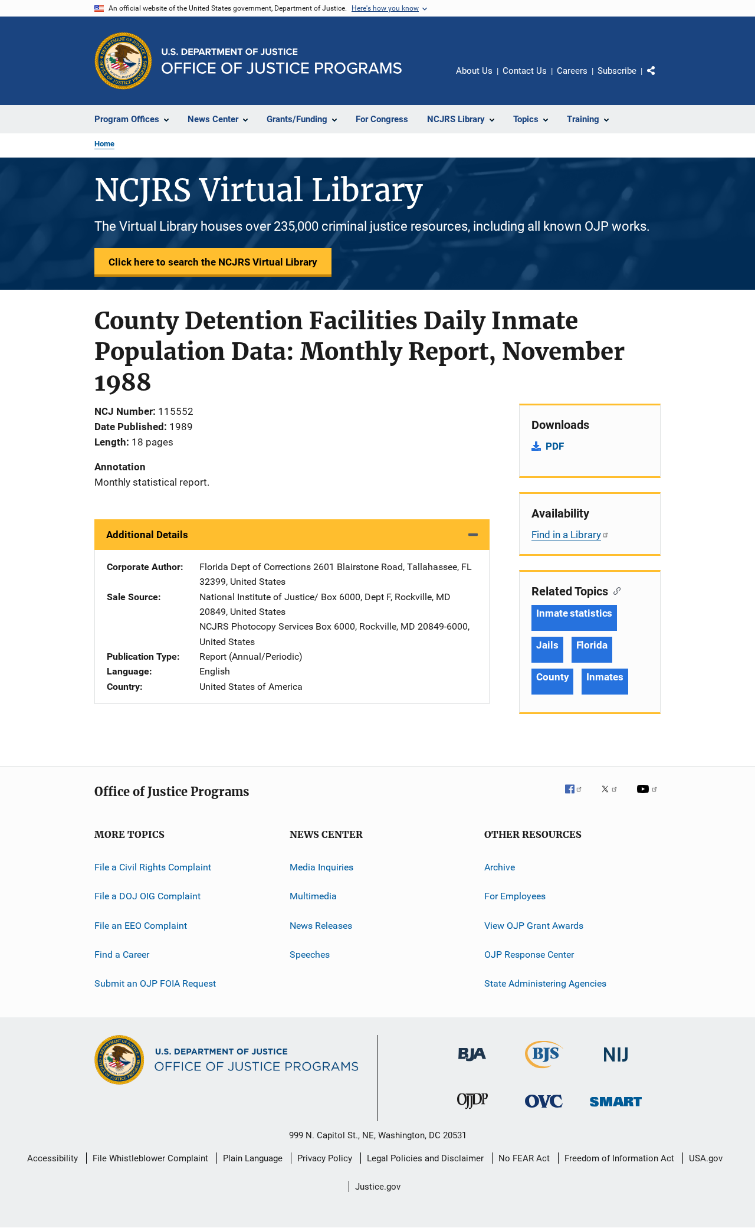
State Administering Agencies (545, 983)
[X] (613, 797)
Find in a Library (566, 535)
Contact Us (525, 71)
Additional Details (147, 535)
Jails (547, 645)
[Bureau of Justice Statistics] (544, 1070)
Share (660, 79)
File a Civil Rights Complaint (152, 867)
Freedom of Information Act (619, 1158)
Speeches (310, 954)
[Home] (282, 61)
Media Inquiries (321, 867)
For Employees (515, 896)
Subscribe (617, 71)
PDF (555, 446)
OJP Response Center (529, 954)
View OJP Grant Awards (533, 925)
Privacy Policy (324, 1158)
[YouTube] (649, 797)
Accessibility (52, 1158)
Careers (572, 71)
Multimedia (313, 896)
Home (104, 143)
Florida (592, 645)
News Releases (321, 925)
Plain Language (253, 1158)
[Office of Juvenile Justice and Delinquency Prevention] (472, 1111)
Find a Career (121, 954)
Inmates (604, 677)
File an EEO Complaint (140, 925)
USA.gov (706, 1158)
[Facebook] (578, 797)
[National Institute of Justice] (616, 1064)
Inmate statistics (574, 613)
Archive (499, 867)
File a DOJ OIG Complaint (147, 896)
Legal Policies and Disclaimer (425, 1158)
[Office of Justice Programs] (123, 61)
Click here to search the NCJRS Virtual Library (213, 262)
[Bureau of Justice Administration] (472, 1063)
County (552, 677)
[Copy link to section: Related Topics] (614, 590)
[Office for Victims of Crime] (544, 1109)
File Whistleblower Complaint (150, 1158)
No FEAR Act (524, 1158)
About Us (474, 71)
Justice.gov (378, 1186)
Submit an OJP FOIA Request (155, 983)
